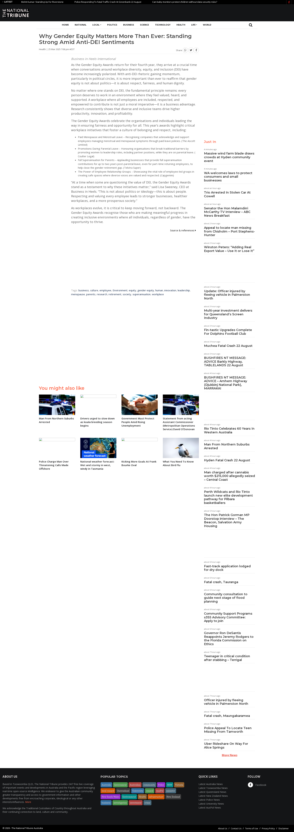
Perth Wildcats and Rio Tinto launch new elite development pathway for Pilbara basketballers (228, 497)
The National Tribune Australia (27, 828)
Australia (106, 784)
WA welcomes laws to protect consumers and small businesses (228, 176)
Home (65, 24)
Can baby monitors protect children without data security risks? (170, 1)
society (127, 294)
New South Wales (110, 796)
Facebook (260, 785)
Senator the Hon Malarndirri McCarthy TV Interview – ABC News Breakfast (227, 212)
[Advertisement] (229, 12)
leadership (184, 290)
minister (170, 790)
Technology (162, 24)
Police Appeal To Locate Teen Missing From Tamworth (228, 730)
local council (108, 790)
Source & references (182, 230)
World (207, 24)
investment (136, 802)
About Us (222, 828)
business (83, 290)
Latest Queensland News (212, 792)
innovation (170, 290)
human (159, 290)
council (149, 790)
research (102, 294)
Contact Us (236, 828)
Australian (135, 784)
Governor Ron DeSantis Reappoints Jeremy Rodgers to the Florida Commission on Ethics (229, 638)
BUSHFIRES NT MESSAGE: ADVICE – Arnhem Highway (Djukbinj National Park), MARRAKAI (225, 383)
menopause (78, 294)
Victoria (179, 784)
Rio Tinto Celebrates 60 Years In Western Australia (229, 430)
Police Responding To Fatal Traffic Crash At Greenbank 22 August (93, 1)
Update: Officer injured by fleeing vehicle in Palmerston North (227, 294)
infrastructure (156, 796)
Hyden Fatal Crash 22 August (227, 460)
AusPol (159, 790)
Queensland (123, 790)
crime (147, 802)
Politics (112, 24)
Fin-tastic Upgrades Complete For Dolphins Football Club (228, 332)
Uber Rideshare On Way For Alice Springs (226, 745)
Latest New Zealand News (213, 795)
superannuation (142, 294)
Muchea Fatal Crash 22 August (228, 346)
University (137, 790)
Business (128, 24)
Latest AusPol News (210, 807)
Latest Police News (209, 799)
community (149, 784)
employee (105, 290)
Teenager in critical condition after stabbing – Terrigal (227, 658)
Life (193, 24)
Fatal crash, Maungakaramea (227, 716)
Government (120, 784)
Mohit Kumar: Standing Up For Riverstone (28, 1)
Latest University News (211, 803)
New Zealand (173, 796)
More (28, 802)
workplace (158, 294)
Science (144, 24)
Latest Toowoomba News (213, 788)
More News (229, 755)
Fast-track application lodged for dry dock (227, 568)
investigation (120, 802)
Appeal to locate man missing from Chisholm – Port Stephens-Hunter (229, 231)
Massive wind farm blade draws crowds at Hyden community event (229, 157)
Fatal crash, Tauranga (221, 582)
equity (132, 290)
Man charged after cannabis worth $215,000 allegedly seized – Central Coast (229, 476)
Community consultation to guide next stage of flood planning (225, 597)
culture (94, 290)
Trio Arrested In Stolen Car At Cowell (227, 194)
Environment (120, 290)
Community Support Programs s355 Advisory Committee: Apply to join (228, 617)
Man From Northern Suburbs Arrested (227, 446)
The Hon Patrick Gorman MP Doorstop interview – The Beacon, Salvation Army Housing (226, 520)
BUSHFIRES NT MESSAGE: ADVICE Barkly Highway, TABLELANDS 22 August (225, 361)
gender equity (145, 290)
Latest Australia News (211, 784)
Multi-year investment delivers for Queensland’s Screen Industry (228, 314)
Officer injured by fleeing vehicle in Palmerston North (226, 702)
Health (180, 24)
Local (96, 24)
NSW (169, 784)
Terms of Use (251, 828)
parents (90, 294)
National (80, 24)
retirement (115, 294)
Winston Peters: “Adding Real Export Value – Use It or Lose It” (229, 249)
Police (161, 784)
